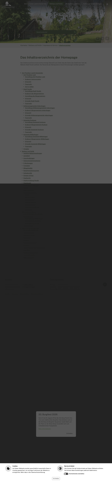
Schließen (56, 478)
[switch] (66, 474)
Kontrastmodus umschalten (76, 473)
